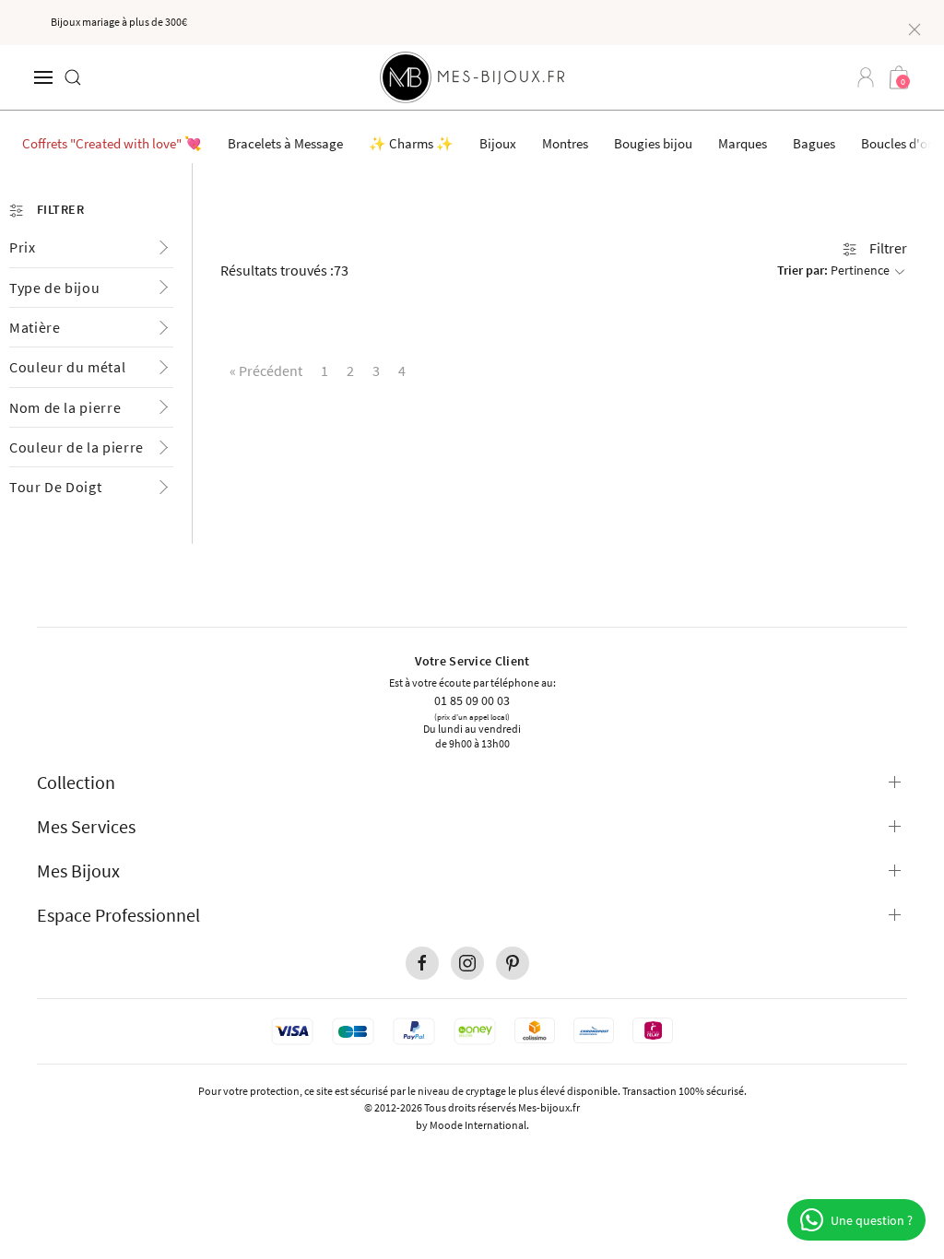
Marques (742, 143)
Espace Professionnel (118, 914)
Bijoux (497, 143)
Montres (565, 143)
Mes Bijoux (78, 870)
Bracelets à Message (285, 143)
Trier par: (833, 270)
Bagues (814, 143)
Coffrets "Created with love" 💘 (112, 143)
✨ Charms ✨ (411, 143)
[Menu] (43, 77)
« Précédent (266, 370)
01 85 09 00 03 (472, 699)
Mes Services (86, 826)
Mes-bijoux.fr (549, 1107)
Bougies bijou (653, 143)
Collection (76, 782)
